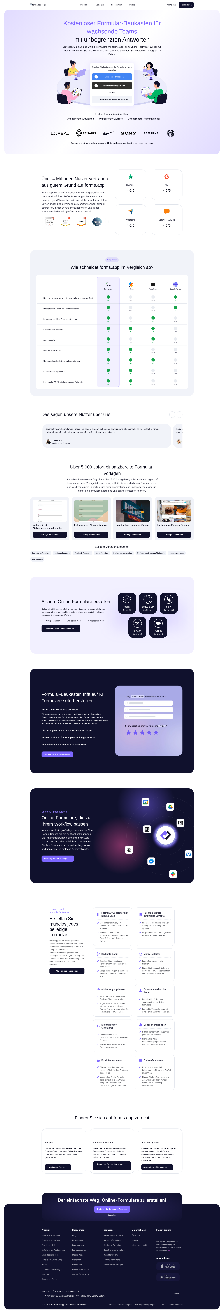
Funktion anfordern (80, 1269)
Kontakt (135, 1240)
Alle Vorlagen (37, 559)
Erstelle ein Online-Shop (52, 1260)
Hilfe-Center (77, 1240)
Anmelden (171, 5)
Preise (44, 1264)
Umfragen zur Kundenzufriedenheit (150, 553)
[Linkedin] (158, 1236)
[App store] (169, 1266)
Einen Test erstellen (50, 1255)
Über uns (136, 1235)
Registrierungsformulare (122, 553)
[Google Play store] (169, 1277)
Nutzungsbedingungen (145, 1304)
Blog (74, 1235)
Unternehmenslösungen (52, 1269)
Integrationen (78, 1245)
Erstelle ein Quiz (49, 1245)
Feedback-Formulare (82, 553)
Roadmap (46, 1274)
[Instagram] (163, 1236)
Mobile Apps (77, 1255)
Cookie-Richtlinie (175, 1304)
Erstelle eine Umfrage (51, 1240)
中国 (174, 1287)
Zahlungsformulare (111, 1260)
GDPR (161, 1304)
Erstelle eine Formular (51, 1235)
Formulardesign (79, 1250)
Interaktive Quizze (177, 553)
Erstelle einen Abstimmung (53, 1250)
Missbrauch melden (140, 1245)
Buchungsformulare (62, 553)
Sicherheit (76, 1260)
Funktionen (77, 1264)
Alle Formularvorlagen (113, 1264)
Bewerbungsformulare (40, 553)
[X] (168, 1236)
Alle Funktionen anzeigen (67, 971)
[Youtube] (173, 1236)
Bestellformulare (102, 553)
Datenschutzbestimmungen (119, 1304)
